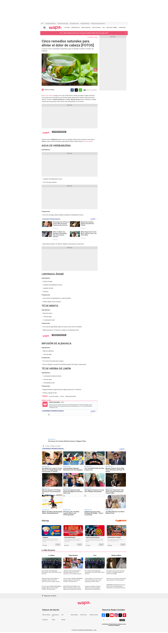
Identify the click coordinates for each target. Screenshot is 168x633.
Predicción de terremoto (98, 23)
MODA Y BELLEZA (86, 27)
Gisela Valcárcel (84, 23)
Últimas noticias (46, 614)
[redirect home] (55, 28)
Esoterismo (45, 619)
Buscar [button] (122, 620)
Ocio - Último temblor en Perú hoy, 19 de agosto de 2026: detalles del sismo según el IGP (84, 33)
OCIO (103, 27)
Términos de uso (113, 624)
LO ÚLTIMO (67, 27)
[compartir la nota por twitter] (76, 90)
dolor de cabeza (48, 95)
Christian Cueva (74, 23)
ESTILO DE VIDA (96, 27)
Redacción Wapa (49, 89)
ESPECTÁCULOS (75, 27)
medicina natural (71, 396)
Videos (53, 619)
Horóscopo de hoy (51, 23)
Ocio (62, 614)
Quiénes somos (122, 624)
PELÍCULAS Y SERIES (111, 27)
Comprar (58, 544)
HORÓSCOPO (122, 27)
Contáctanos (105, 624)
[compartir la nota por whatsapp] (80, 90)
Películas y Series (94, 614)
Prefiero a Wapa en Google (53, 446)
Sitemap (63, 619)
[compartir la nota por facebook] (72, 90)
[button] (125, 33)
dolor (62, 396)
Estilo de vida (83, 614)
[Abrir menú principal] (44, 27)
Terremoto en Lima (62, 23)
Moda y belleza (74, 614)
